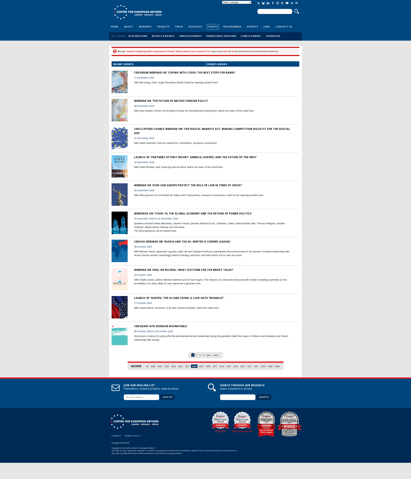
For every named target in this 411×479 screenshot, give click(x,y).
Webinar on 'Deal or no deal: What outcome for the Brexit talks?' (184, 270)
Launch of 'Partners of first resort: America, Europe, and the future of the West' (195, 157)
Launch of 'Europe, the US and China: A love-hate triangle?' (179, 298)
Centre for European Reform (137, 12)
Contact (116, 436)
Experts (252, 26)
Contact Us (283, 26)
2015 (229, 366)
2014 (235, 366)
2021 (187, 366)
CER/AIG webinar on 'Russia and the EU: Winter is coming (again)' (182, 241)
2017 (215, 366)
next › (208, 355)
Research (145, 26)
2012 (249, 366)
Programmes (232, 26)
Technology (273, 36)
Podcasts (195, 26)
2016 (222, 366)
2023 (173, 366)
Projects (163, 26)
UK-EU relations (137, 36)
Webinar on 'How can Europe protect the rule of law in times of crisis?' (188, 185)
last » (216, 355)
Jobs (267, 26)
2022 (180, 366)
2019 (201, 366)
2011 (256, 366)
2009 (270, 366)
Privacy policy (132, 436)
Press (179, 26)
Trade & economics (190, 36)
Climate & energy (251, 36)
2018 (208, 366)
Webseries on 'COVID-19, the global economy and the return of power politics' (193, 213)
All (147, 366)
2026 (153, 366)
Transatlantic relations (221, 36)
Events (213, 26)
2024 (166, 366)
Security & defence (163, 36)
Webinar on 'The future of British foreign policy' (171, 101)
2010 (263, 366)
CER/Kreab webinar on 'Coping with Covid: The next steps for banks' (185, 72)
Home (114, 26)
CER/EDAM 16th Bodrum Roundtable (160, 326)
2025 (159, 366)
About (128, 26)
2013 (242, 366)
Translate (237, 5)
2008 (277, 366)
